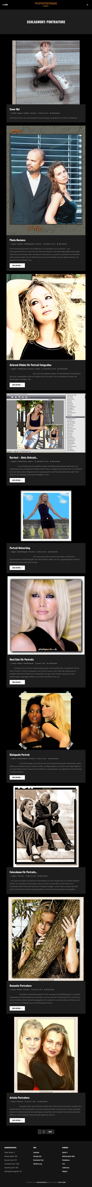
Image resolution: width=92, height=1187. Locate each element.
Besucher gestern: (10, 1167)
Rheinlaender (56, 113)
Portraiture (33, 113)
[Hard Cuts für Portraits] (46, 615)
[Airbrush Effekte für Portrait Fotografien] (46, 317)
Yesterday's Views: (10, 1164)
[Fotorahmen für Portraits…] (46, 826)
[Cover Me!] (46, 72)
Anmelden (36, 1152)
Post (63, 1164)
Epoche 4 (65, 1152)
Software (38, 369)
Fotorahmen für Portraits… (23, 872)
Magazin (20, 113)
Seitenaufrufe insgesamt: (12, 1171)
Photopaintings (22, 369)
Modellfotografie (29, 244)
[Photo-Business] (46, 180)
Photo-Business (18, 240)
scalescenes (65, 1167)
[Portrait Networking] (46, 516)
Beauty (14, 989)
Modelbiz (26, 113)
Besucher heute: (9, 1160)
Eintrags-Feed (37, 1156)
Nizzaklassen (66, 1160)
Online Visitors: (9, 1152)
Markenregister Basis (68, 1156)
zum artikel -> (18, 266)
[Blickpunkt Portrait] (46, 720)
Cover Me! (15, 109)
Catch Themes (62, 1182)
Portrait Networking (20, 548)
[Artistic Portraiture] (46, 1055)
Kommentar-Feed (38, 1160)
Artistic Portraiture (19, 1097)
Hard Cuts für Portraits (22, 659)
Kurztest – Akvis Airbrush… (24, 457)
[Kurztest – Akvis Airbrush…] (46, 423)
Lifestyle (14, 113)
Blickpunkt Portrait (20, 754)
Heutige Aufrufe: (9, 1156)
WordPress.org (37, 1164)
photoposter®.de (42, 1182)
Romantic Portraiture (21, 985)
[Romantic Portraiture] (46, 939)
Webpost (64, 1171)
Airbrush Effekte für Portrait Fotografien (30, 365)
